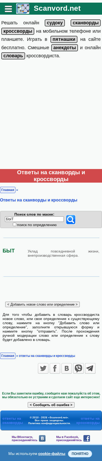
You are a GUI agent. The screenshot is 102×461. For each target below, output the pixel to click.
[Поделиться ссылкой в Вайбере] (78, 368)
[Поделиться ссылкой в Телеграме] (90, 368)
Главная (7, 190)
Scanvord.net (57, 8)
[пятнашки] (63, 39)
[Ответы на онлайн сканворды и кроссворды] (23, 12)
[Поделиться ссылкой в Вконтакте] (66, 368)
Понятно (80, 454)
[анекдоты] (64, 47)
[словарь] (13, 55)
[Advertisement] (51, 115)
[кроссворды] (17, 31)
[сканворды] (86, 22)
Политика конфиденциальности (49, 423)
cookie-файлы (51, 453)
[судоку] (55, 22)
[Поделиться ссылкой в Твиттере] (43, 368)
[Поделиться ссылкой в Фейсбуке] (55, 368)
